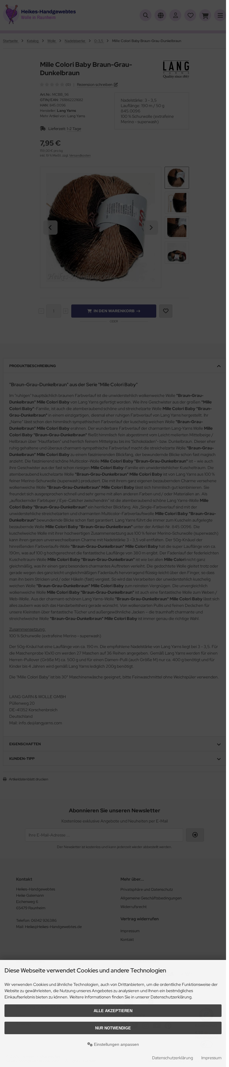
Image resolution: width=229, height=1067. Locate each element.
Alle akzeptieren (113, 1011)
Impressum (211, 1057)
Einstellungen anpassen (116, 1044)
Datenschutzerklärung (172, 1057)
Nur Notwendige (113, 1028)
